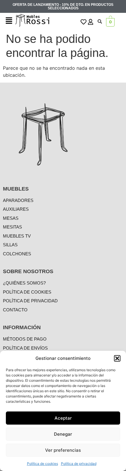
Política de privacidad (78, 463)
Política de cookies (42, 463)
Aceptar (63, 418)
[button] (117, 358)
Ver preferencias (63, 450)
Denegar (63, 434)
